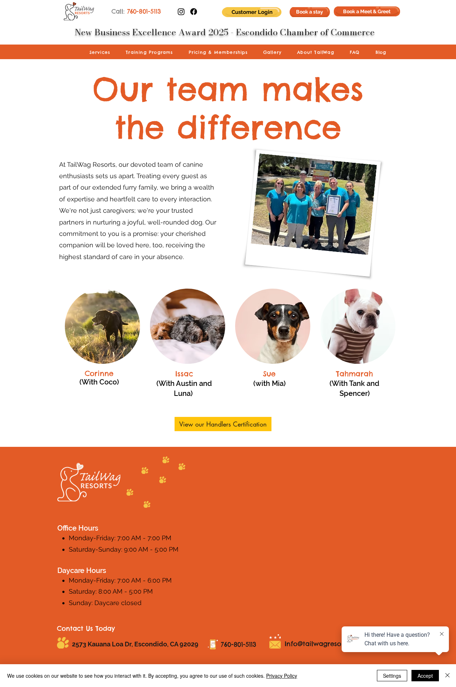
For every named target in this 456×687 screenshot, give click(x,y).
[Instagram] (181, 11)
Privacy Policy (281, 675)
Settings (392, 675)
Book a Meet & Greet (366, 11)
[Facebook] (193, 11)
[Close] (447, 675)
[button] (100, 52)
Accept (425, 675)
